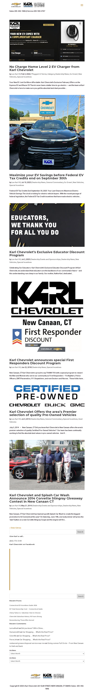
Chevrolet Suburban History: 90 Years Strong (25, 616)
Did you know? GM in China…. (32, 628)
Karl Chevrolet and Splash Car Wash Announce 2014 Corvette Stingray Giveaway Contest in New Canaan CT (46, 498)
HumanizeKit (14, 632)
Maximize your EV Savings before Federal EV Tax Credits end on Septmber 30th (46, 176)
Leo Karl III (16, 74)
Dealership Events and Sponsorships (46, 259)
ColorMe (12, 636)
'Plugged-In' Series (39, 74)
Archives (12, 650)
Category (51, 74)
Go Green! (74, 74)
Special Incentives (24, 77)
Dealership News (62, 74)
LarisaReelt (13, 628)
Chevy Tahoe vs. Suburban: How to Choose (25, 613)
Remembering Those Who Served (21, 620)
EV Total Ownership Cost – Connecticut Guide (26, 609)
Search (80, 532)
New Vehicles (78, 182)
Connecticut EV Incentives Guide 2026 (23, 605)
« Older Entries (15, 528)
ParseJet (13, 640)
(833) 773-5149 (15, 541)
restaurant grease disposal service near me (27, 643)
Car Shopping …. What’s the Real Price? (38, 632)
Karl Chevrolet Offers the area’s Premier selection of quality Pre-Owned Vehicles (42, 413)
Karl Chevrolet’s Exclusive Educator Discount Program (47, 253)
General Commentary (54, 182)
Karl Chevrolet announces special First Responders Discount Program (41, 361)
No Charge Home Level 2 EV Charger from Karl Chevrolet (44, 68)
